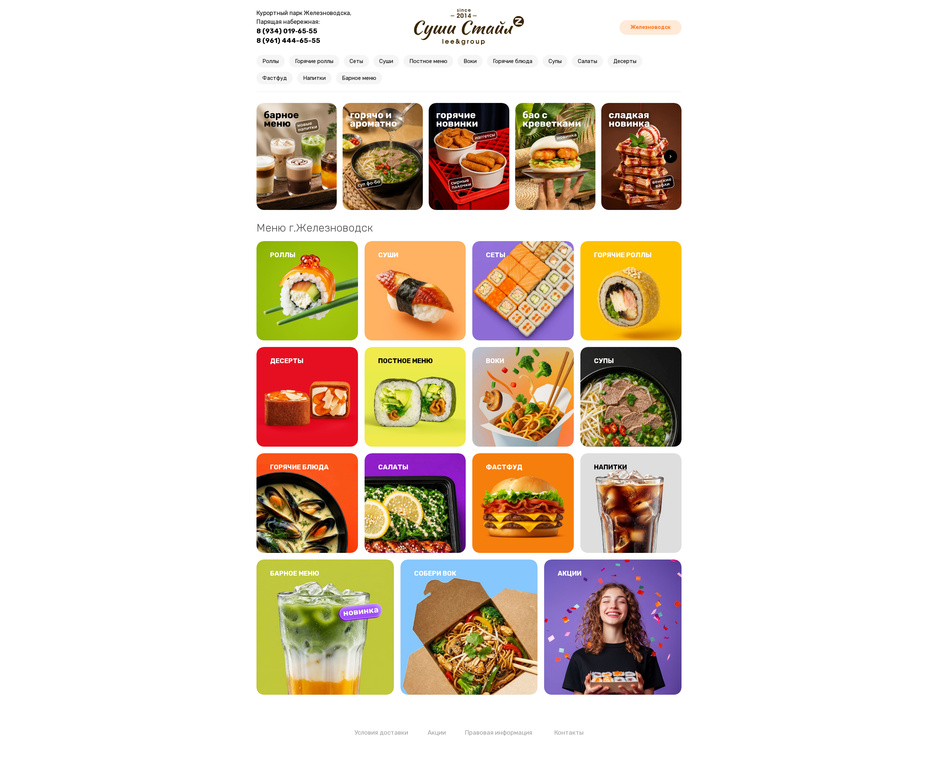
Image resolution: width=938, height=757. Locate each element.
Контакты (569, 732)
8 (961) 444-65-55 (288, 41)
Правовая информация (498, 732)
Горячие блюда (512, 61)
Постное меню (428, 61)
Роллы (270, 61)
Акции (437, 732)
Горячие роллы (314, 61)
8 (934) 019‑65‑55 (286, 31)
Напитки (314, 78)
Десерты (624, 61)
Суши (386, 61)
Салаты (587, 61)
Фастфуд (274, 78)
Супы (555, 61)
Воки (470, 61)
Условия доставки (381, 732)
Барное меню (359, 78)
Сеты (356, 61)
